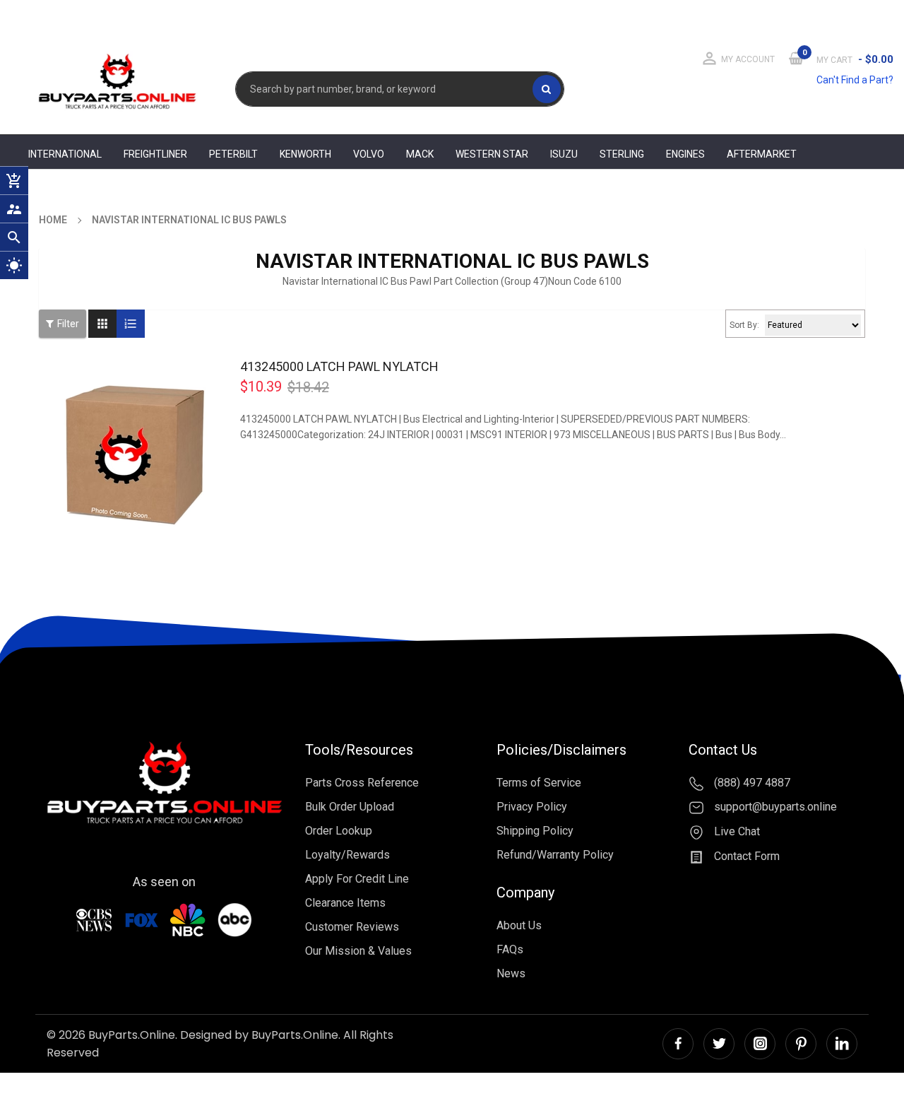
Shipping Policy (534, 830)
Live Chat (735, 831)
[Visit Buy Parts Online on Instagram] (759, 1043)
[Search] (547, 89)
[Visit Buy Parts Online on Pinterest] (800, 1043)
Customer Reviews (352, 927)
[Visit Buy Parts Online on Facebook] (678, 1043)
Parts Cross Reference (362, 782)
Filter (68, 323)
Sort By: (744, 325)
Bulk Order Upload (349, 806)
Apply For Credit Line (357, 878)
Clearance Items (345, 902)
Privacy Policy (531, 806)
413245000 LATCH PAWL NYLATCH (339, 366)
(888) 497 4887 (750, 782)
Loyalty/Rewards (347, 854)
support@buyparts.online (774, 807)
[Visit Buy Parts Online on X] (718, 1043)
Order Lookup (338, 830)
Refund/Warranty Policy (555, 854)
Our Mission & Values (358, 951)
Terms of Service (538, 782)
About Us (519, 925)
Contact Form (745, 856)
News (510, 973)
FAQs (509, 949)
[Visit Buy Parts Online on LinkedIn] (841, 1043)
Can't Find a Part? (854, 80)
